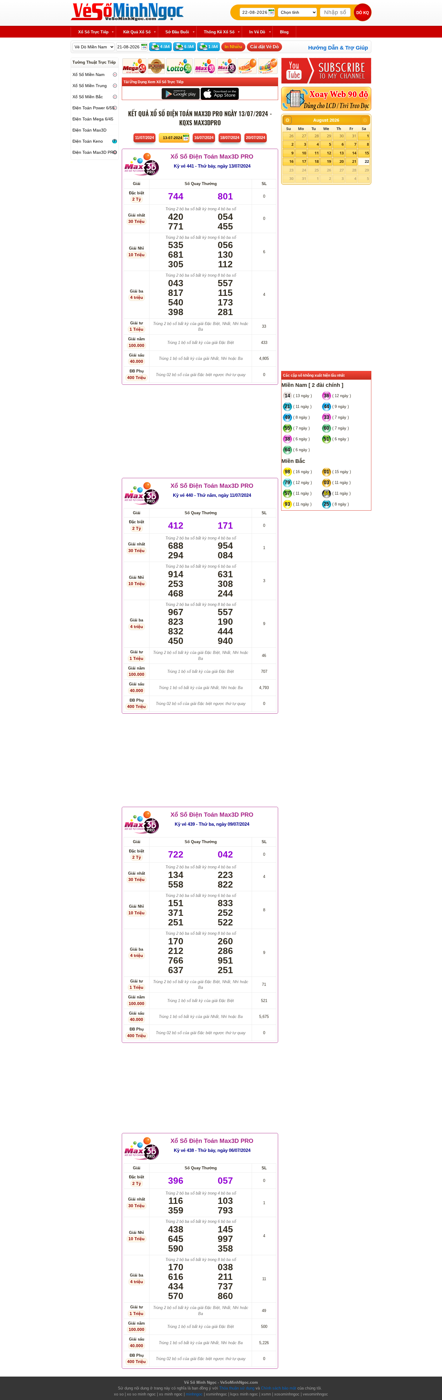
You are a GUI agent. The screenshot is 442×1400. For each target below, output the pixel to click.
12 (329, 153)
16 (291, 161)
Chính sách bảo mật (278, 1388)
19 (329, 161)
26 (291, 135)
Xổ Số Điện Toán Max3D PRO (211, 156)
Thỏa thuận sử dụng (236, 1388)
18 (317, 161)
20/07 (255, 137)
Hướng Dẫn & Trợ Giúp (338, 48)
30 (341, 135)
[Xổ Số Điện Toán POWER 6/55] (156, 66)
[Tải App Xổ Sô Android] (180, 93)
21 (354, 161)
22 (367, 161)
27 (304, 135)
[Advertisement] (200, 430)
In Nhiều (233, 46)
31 (354, 135)
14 (354, 153)
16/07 (203, 137)
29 (329, 135)
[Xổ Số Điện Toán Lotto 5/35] (179, 66)
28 (317, 135)
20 (341, 161)
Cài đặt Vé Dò (264, 46)
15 (367, 153)
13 (341, 153)
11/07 (144, 137)
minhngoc (194, 1394)
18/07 (229, 137)
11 (317, 153)
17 (304, 161)
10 (304, 153)
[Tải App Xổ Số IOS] (219, 93)
